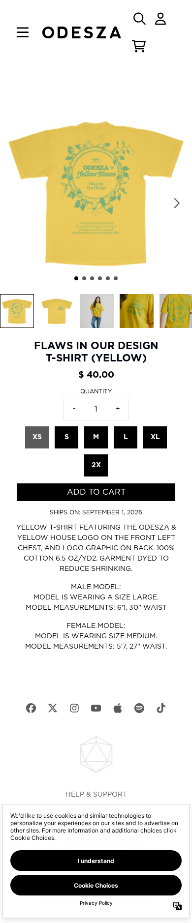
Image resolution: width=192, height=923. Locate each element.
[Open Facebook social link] (31, 708)
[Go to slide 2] (84, 278)
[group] (17, 311)
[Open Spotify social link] (139, 708)
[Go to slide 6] (116, 278)
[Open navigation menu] (22, 32)
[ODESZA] (81, 32)
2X (96, 465)
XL (155, 437)
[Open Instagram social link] (74, 708)
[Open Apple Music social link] (117, 708)
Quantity (96, 391)
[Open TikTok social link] (161, 708)
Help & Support (96, 794)
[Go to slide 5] (108, 278)
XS (37, 437)
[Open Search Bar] (139, 19)
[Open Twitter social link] (53, 708)
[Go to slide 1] (76, 278)
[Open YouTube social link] (96, 708)
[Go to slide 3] (92, 278)
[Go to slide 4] (100, 278)
